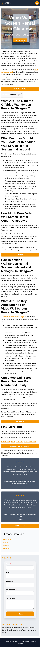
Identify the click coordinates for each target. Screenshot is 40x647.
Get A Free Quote (20, 526)
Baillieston (27, 441)
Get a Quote (19, 40)
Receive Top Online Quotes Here (20, 446)
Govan (13, 441)
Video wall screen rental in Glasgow (13, 317)
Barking (33, 441)
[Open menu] (37, 3)
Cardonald (19, 441)
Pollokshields (5, 441)
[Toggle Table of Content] (19, 94)
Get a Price (20, 254)
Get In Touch (20, 421)
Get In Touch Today (20, 89)
